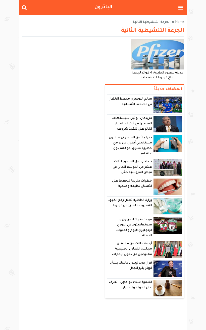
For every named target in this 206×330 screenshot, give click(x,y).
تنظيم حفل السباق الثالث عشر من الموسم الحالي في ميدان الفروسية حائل (132, 167)
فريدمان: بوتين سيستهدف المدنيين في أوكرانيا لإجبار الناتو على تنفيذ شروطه (132, 124)
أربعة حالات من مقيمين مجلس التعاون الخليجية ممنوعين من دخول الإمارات (132, 249)
